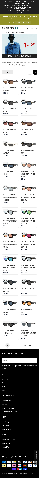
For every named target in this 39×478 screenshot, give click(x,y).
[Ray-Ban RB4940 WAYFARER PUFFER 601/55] (10, 259)
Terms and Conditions (9, 440)
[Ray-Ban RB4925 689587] (10, 282)
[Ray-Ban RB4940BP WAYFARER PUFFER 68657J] (28, 165)
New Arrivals (6, 422)
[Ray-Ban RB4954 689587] (28, 81)
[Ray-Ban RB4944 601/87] (28, 144)
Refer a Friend (6, 429)
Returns (4, 404)
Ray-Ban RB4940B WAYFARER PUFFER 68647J (28, 197)
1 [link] (7, 345)
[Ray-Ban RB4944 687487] (10, 144)
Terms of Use (27, 366)
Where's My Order (8, 408)
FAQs (3, 386)
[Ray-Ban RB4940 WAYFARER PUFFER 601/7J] (10, 235)
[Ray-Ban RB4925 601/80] (10, 303)
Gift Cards (5, 426)
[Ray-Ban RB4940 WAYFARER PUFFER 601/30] (28, 259)
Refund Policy (6, 447)
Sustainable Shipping (9, 412)
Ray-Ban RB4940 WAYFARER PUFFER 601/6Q (28, 244)
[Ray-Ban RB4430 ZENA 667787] (10, 324)
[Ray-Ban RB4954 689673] (10, 81)
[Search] (27, 28)
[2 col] (35, 72)
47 (25, 345)
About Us (5, 379)
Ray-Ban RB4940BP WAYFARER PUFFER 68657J (28, 174)
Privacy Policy (6, 443)
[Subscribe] (35, 360)
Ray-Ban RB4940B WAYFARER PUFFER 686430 (10, 221)
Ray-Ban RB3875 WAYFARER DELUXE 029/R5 (28, 333)
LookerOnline (6, 32)
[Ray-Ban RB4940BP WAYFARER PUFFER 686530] (10, 188)
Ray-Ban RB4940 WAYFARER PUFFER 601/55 (10, 267)
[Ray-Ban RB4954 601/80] (28, 102)
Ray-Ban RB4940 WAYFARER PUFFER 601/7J (10, 244)
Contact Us (6, 383)
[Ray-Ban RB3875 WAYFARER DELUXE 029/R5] (28, 324)
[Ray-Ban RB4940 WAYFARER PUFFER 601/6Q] (28, 235)
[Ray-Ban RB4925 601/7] (28, 303)
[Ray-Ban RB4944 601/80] (10, 165)
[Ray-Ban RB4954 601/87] (10, 102)
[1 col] (30, 72)
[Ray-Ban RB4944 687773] (28, 123)
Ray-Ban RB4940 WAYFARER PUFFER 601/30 (28, 267)
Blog (3, 390)
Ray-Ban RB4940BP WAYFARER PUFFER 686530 (10, 197)
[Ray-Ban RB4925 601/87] (28, 282)
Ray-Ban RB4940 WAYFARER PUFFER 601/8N (28, 221)
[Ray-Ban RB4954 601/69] (10, 123)
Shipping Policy (7, 401)
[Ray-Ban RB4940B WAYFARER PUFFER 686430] (10, 212)
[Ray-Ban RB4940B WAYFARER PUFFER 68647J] (28, 188)
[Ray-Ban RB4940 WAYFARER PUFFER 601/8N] (28, 212)
